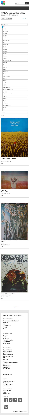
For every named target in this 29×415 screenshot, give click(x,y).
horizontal (5, 71)
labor (4, 74)
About (4, 378)
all (3, 26)
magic (4, 78)
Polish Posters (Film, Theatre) (11, 321)
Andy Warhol (6, 367)
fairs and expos (7, 60)
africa (4, 29)
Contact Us (6, 382)
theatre (5, 100)
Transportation (7, 325)
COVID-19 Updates (8, 384)
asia (4, 42)
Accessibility (6, 386)
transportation (7, 105)
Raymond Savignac (8, 356)
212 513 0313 (6, 393)
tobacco (5, 103)
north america (6, 87)
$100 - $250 (6, 343)
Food (4, 328)
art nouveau (6, 40)
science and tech (7, 94)
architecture (6, 38)
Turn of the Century (8, 340)
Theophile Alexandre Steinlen (10, 362)
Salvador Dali (6, 368)
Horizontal (6, 338)
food (4, 69)
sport (4, 98)
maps (4, 80)
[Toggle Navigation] (26, 8)
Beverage (5, 322)
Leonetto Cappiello (8, 354)
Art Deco (5, 335)
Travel (5, 327)
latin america (6, 76)
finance (5, 67)
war (4, 109)
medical (5, 83)
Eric (4, 364)
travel (4, 107)
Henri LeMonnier (7, 351)
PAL (4, 357)
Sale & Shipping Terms (8, 381)
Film (4, 324)
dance (4, 56)
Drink (4, 337)
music (4, 85)
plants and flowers (8, 89)
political (5, 92)
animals (5, 35)
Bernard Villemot (7, 350)
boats (4, 47)
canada (5, 49)
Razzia (5, 361)
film (4, 65)
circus (4, 53)
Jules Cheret (6, 353)
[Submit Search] (27, 3)
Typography (6, 341)
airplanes (5, 31)
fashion (5, 62)
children (5, 51)
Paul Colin (5, 359)
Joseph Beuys (6, 365)
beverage (5, 44)
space (4, 96)
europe (5, 58)
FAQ (4, 379)
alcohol (5, 33)
